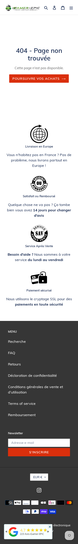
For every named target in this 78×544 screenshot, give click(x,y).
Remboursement (22, 415)
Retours (14, 364)
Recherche (17, 341)
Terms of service (22, 403)
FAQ (11, 353)
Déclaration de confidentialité (32, 375)
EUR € (37, 477)
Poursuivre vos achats (36, 79)
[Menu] (71, 7)
